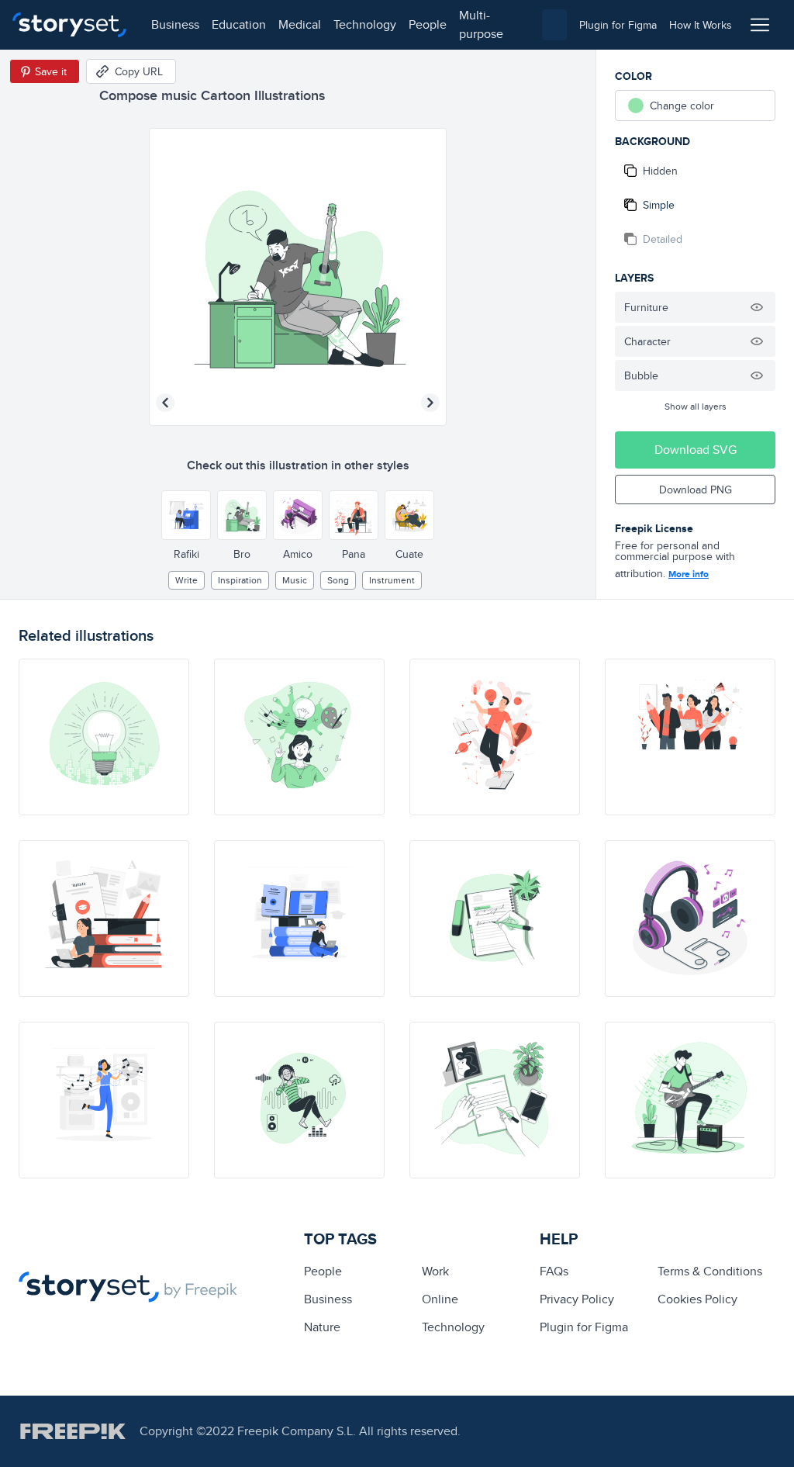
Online (440, 1299)
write (186, 579)
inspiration (240, 579)
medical (299, 24)
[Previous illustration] (165, 402)
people (428, 24)
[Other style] (186, 515)
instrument (392, 579)
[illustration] (104, 737)
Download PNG (695, 489)
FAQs (554, 1271)
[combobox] (554, 24)
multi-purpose (481, 24)
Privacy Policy (577, 1299)
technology (364, 24)
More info (688, 574)
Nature (322, 1327)
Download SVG (695, 449)
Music (294, 579)
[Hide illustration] (756, 307)
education (239, 24)
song (338, 579)
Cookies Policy (697, 1299)
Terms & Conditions (710, 1271)
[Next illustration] (430, 402)
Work (435, 1271)
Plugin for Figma (584, 1327)
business (175, 24)
